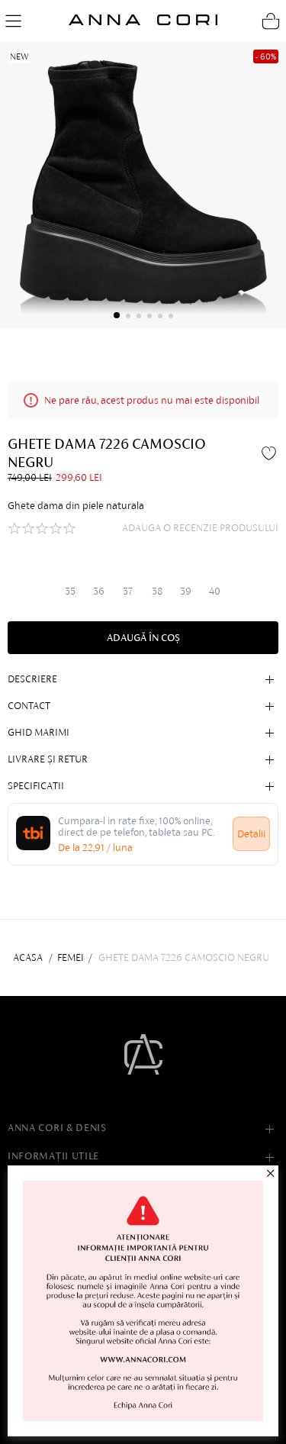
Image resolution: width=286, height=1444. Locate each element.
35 (70, 591)
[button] (117, 315)
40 (214, 591)
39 (185, 591)
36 (98, 591)
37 (128, 591)
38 (157, 591)
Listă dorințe (270, 452)
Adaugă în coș (143, 637)
